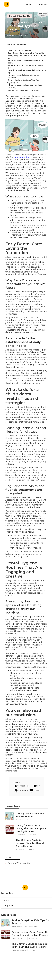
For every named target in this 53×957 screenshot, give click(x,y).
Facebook (24, 786)
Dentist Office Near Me (19, 16)
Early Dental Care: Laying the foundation (26, 53)
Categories (42, 4)
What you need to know (20, 50)
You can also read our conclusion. (23, 90)
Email (37, 790)
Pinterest (24, 790)
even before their (22, 157)
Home (28, 4)
